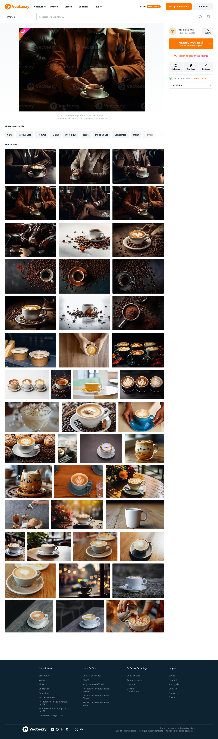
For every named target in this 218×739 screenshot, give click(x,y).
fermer (149, 134)
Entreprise (44, 688)
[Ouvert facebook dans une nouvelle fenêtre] (52, 729)
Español (173, 680)
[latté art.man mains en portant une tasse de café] (84, 350)
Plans (143, 6)
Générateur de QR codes (51, 715)
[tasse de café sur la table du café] (95, 384)
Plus (97, 6)
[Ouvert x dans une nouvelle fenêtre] (76, 729)
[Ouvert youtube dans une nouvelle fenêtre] (81, 729)
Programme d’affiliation (94, 684)
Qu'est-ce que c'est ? (200, 78)
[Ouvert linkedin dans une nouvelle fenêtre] (62, 729)
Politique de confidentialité (151, 730)
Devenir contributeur (133, 690)
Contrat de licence (92, 675)
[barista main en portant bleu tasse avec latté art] (141, 417)
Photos (54, 6)
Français (173, 693)
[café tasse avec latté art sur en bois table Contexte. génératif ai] (84, 276)
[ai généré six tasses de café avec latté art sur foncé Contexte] (138, 350)
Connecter (203, 6)
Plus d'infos (176, 85)
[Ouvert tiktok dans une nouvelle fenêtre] (72, 729)
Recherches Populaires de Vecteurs (96, 690)
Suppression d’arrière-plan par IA (52, 710)
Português (174, 684)
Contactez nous (134, 680)
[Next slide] (159, 134)
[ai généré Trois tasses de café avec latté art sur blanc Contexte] (27, 384)
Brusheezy (44, 675)
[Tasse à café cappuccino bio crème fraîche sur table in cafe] (95, 546)
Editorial (83, 6)
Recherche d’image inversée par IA (53, 703)
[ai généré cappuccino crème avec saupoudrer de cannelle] (32, 417)
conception (120, 134)
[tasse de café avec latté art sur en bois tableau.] (29, 616)
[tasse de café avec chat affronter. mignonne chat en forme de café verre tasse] (28, 481)
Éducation (44, 693)
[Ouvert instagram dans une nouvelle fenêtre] (57, 729)
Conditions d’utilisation (126, 730)
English (172, 675)
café (9, 134)
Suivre (208, 33)
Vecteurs (38, 6)
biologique (70, 134)
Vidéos (68, 6)
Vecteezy (43, 680)
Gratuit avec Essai (191, 44)
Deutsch (173, 688)
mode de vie (101, 134)
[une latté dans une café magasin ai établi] (15, 546)
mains (56, 134)
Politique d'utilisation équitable (179, 730)
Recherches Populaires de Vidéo (96, 703)
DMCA (86, 680)
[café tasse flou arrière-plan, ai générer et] (135, 514)
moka (136, 134)
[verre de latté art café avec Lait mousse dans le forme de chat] (144, 448)
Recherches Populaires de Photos (96, 696)
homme (42, 134)
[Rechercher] (200, 17)
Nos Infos (131, 684)
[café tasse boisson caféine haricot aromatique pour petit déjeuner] (30, 448)
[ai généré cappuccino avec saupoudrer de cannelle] (89, 417)
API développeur (47, 697)
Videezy (43, 684)
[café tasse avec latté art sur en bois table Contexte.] (84, 240)
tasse (86, 134)
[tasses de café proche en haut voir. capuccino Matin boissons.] (30, 350)
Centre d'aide (133, 675)
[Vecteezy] (17, 7)
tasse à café (24, 134)
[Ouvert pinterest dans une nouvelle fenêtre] (67, 729)
